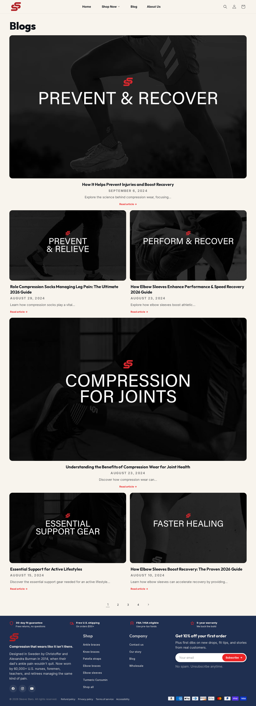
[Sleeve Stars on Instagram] (22, 688)
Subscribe (232, 657)
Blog (132, 658)
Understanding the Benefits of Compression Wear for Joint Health (128, 466)
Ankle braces (91, 644)
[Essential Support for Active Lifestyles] (67, 528)
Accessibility (122, 699)
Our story (135, 651)
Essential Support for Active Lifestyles (46, 569)
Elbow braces (92, 665)
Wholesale (136, 665)
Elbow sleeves (92, 672)
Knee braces (91, 651)
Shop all (88, 686)
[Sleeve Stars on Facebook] (13, 688)
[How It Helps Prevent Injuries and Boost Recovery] (128, 106)
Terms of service (105, 699)
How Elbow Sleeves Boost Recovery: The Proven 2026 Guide (186, 569)
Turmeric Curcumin (95, 679)
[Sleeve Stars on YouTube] (32, 688)
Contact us (136, 644)
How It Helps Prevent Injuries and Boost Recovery (128, 184)
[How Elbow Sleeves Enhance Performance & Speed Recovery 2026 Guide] (188, 245)
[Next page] (148, 604)
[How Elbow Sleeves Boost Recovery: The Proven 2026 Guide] (188, 528)
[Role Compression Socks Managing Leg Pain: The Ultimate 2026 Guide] (67, 245)
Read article (128, 204)
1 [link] (108, 604)
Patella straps (92, 658)
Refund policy (68, 699)
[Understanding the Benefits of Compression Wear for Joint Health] (128, 389)
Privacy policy (85, 699)
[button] (225, 7)
